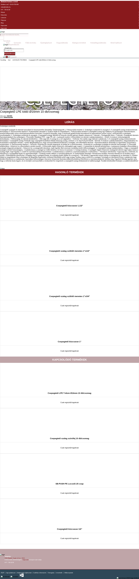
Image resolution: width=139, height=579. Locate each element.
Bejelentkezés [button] (13, 45)
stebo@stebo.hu (5, 7)
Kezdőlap (3, 60)
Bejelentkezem (9, 53)
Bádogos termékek (79, 43)
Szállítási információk (39, 573)
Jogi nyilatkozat (10, 573)
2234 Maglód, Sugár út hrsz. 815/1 (15, 558)
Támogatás (51, 573)
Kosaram (12, 57)
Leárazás (3, 17)
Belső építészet (116, 43)
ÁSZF (2, 573)
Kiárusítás (4, 15)
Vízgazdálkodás (62, 43)
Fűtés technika (30, 43)
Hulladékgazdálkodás (98, 43)
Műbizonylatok (69, 573)
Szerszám (17, 43)
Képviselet (4, 25)
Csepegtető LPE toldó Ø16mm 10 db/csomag (42, 60)
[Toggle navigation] (5, 32)
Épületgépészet (46, 43)
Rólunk (3, 12)
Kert (7, 43)
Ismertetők (59, 573)
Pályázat (3, 20)
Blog (2, 23)
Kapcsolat (4, 28)
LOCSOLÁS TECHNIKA (20, 60)
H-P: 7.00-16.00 (5, 9)
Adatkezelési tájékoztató (24, 573)
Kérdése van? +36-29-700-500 (10, 4)
